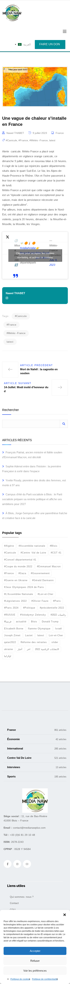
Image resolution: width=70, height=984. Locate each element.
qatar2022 (10, 642)
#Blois (53, 545)
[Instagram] (17, 864)
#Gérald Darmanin (43, 580)
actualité (21, 621)
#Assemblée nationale (32, 545)
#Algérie (9, 545)
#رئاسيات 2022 (58, 614)
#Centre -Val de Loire (33, 552)
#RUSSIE (9, 614)
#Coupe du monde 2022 (18, 566)
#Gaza (22, 573)
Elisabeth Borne (13, 628)
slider (55, 642)
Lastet (29, 635)
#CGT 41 (56, 552)
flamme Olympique (39, 628)
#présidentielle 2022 (52, 607)
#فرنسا (7, 621)
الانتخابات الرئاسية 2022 (47, 649)
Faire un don (49, 44)
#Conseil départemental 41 (20, 559)
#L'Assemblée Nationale (18, 594)
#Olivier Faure (39, 601)
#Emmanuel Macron (49, 566)
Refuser (35, 960)
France (60, 133)
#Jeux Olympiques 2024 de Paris (24, 587)
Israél (58, 628)
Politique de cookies (20, 979)
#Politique (29, 607)
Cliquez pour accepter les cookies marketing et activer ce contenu (35, 255)
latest (52, 140)
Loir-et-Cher (56, 635)
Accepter (35, 950)
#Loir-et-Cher (45, 594)
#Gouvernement (40, 573)
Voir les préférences (35, 970)
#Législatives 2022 (15, 601)
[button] (64, 914)
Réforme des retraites (34, 642)
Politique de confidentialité (45, 979)
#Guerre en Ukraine (15, 580)
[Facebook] (7, 864)
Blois (34, 621)
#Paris (57, 601)
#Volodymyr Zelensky (33, 614)
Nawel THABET (15, 133)
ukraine (8, 649)
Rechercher (10, 410)
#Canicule (11, 140)
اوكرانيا (7, 656)
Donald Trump (50, 621)
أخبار (20, 649)
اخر (28, 649)
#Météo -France (38, 140)
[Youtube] (27, 864)
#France (23, 140)
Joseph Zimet (12, 635)
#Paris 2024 (11, 607)
